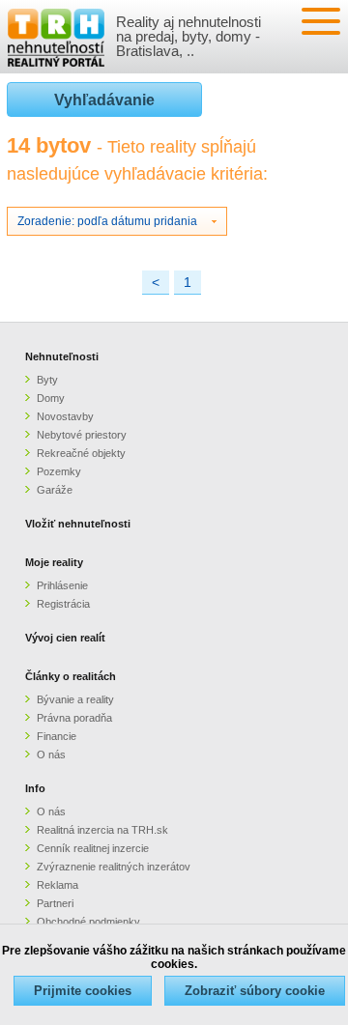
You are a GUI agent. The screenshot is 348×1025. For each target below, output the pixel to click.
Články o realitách (70, 676)
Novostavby (65, 416)
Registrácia (63, 604)
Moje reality (54, 562)
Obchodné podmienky (88, 921)
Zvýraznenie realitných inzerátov (113, 866)
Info (35, 788)
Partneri (55, 903)
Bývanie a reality (75, 699)
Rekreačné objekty (81, 453)
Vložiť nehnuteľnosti (77, 523)
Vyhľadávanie (104, 100)
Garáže (54, 490)
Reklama (57, 885)
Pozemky (59, 471)
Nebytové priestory (82, 435)
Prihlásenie (62, 585)
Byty (47, 379)
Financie (56, 736)
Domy (51, 398)
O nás (51, 754)
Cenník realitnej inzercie (93, 848)
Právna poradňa (74, 718)
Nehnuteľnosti (62, 356)
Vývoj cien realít (65, 637)
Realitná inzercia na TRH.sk (102, 830)
